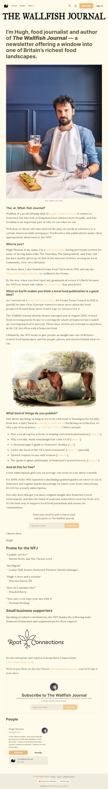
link (71, 444)
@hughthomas (15, 732)
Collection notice (69, 776)
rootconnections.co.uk (20, 662)
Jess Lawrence (53, 284)
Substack (43, 786)
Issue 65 (93, 460)
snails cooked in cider (62, 213)
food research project (41, 300)
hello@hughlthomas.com (64, 668)
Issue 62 (62, 455)
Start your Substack (49, 781)
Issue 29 (95, 434)
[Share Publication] (75, 5)
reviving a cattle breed (51, 423)
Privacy (53, 776)
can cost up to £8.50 (48, 427)
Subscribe (86, 5)
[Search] (69, 5)
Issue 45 (72, 449)
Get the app (64, 781)
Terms (59, 776)
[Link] (2, 44)
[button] (14, 6)
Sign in (99, 5)
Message (38, 752)
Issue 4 (75, 439)
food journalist (55, 249)
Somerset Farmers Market (22, 273)
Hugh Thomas (16, 729)
